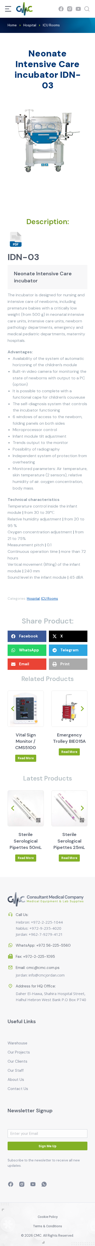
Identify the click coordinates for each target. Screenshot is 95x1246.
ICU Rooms (49, 598)
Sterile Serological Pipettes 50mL (26, 840)
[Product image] (26, 709)
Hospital (33, 598)
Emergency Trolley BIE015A (69, 738)
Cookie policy (48, 1217)
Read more (26, 758)
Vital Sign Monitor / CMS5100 (25, 741)
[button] (27, 636)
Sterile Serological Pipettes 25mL (69, 840)
